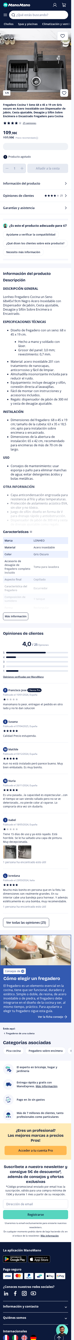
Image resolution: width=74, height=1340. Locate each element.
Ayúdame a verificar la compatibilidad (30, 234)
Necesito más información (23, 252)
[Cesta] (64, 5)
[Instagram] (24, 1293)
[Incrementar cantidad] (22, 168)
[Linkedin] (6, 1293)
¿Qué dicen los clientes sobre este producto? (35, 243)
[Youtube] (33, 1293)
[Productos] (5, 15)
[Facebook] (15, 1293)
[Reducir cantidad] (7, 168)
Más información (50, 1235)
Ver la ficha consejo (50, 1017)
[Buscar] (13, 15)
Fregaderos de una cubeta (20, 1033)
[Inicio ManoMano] (26, 5)
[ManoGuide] (62, 1330)
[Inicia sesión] (55, 5)
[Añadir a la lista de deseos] (64, 93)
